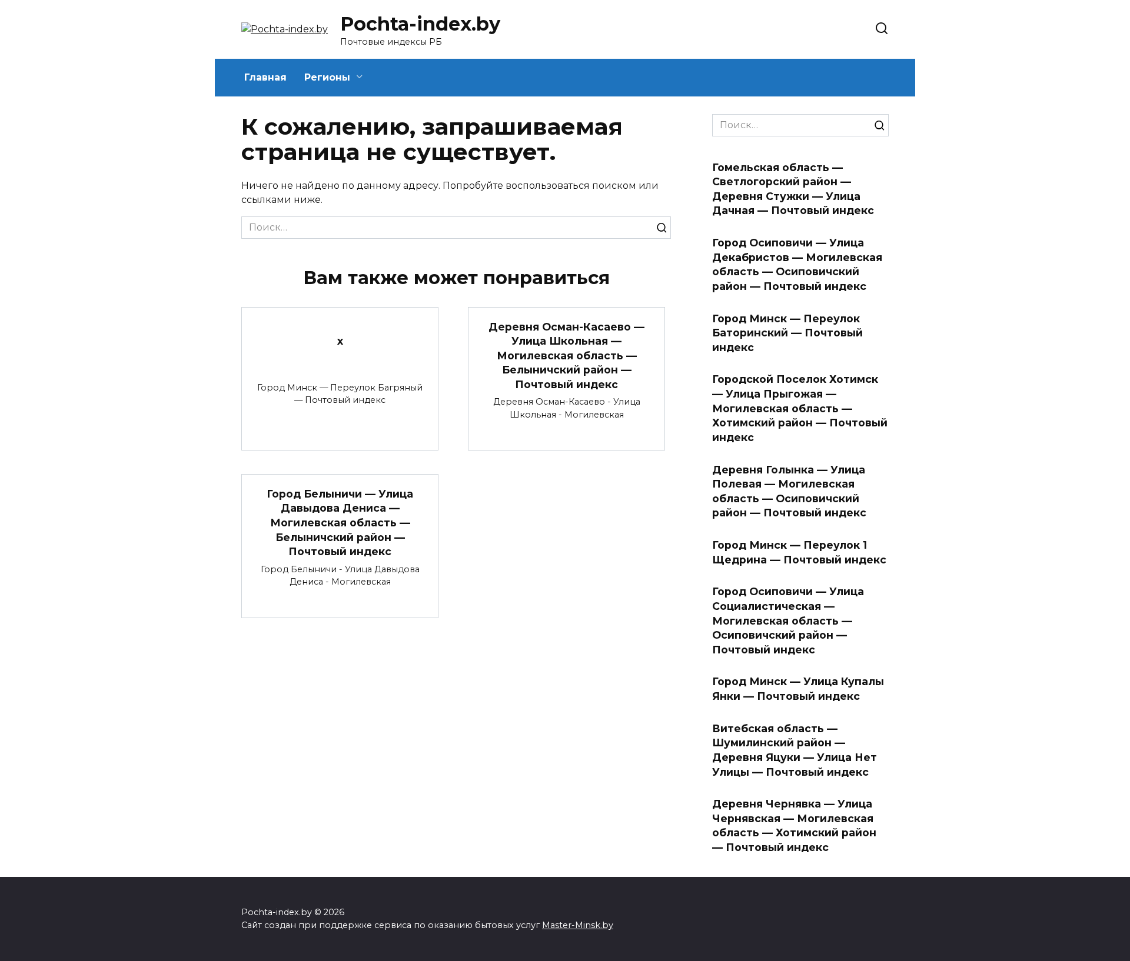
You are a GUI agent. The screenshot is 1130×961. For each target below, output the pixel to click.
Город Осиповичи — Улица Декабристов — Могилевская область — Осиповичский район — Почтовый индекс (797, 264)
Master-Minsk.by (577, 925)
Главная (265, 77)
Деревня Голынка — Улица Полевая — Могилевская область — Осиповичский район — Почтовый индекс (789, 491)
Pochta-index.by (420, 23)
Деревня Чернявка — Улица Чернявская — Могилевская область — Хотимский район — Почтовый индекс (794, 825)
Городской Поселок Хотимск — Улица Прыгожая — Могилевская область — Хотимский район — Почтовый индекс (800, 408)
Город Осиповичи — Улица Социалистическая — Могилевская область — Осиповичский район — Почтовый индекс (788, 620)
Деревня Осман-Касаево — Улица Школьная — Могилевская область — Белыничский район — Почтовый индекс (566, 355)
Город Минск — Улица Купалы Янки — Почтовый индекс (798, 688)
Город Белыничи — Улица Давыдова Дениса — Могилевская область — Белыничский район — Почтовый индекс (340, 522)
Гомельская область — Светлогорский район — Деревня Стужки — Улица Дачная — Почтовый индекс (793, 188)
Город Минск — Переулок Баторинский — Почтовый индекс (787, 332)
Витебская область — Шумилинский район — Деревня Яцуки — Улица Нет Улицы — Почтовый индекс (794, 750)
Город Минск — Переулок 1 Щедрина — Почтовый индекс (799, 552)
